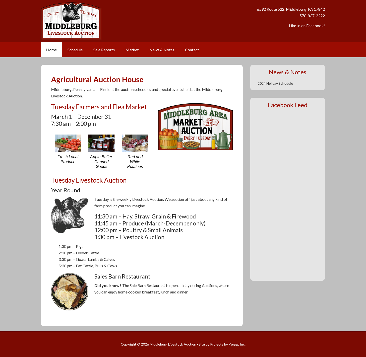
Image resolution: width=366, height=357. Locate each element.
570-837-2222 (312, 15)
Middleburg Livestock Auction (126, 21)
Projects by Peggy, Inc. (227, 344)
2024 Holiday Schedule (275, 83)
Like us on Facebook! (307, 25)
